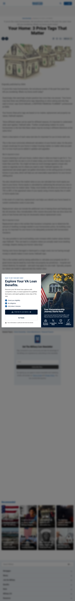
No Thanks (21, 318)
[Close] (68, 276)
